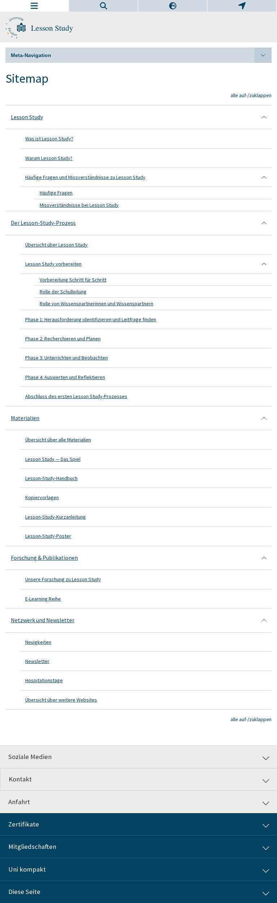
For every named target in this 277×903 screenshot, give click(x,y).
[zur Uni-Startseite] (15, 28)
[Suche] (103, 6)
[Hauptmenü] (34, 6)
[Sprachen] (172, 6)
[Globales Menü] (242, 6)
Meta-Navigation (31, 55)
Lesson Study (52, 27)
